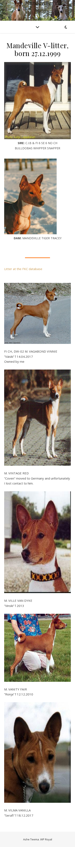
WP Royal (46, 839)
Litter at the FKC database (23, 269)
